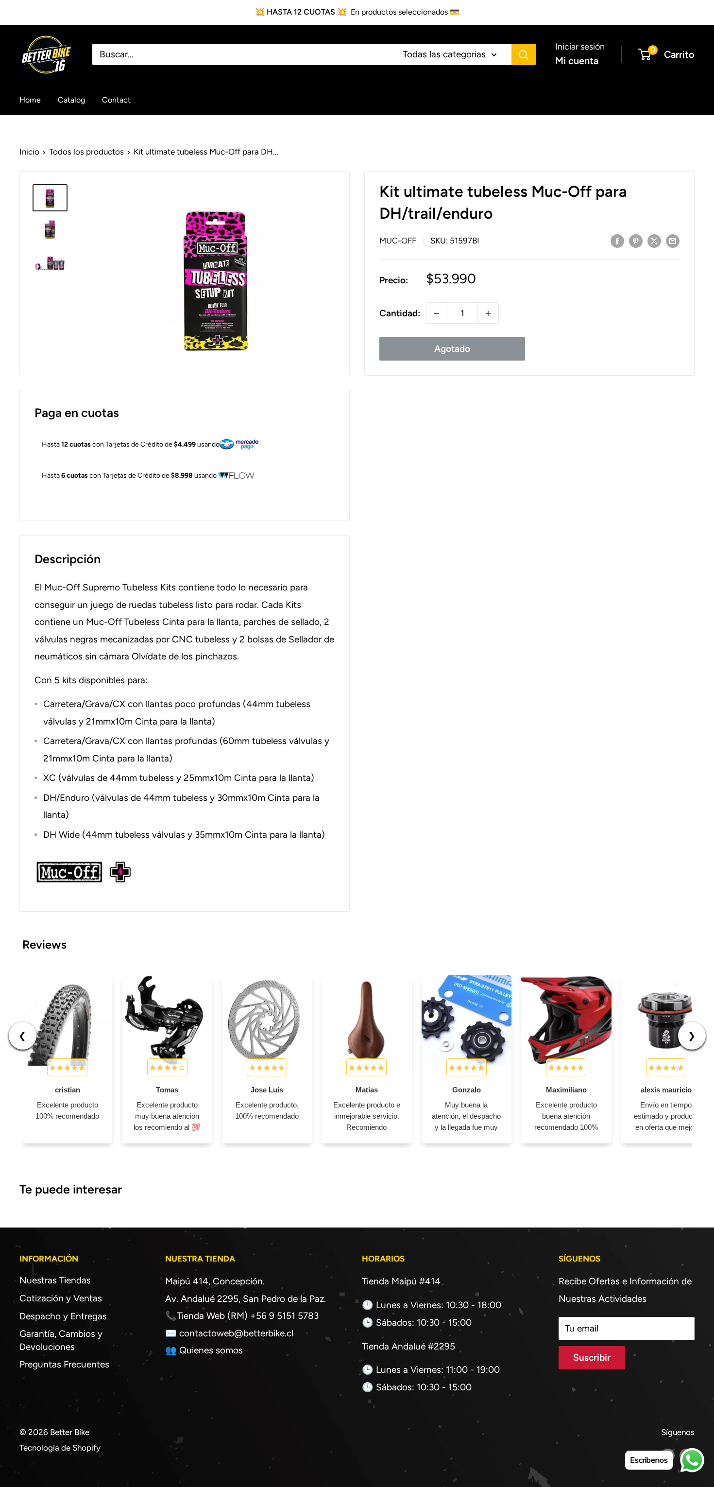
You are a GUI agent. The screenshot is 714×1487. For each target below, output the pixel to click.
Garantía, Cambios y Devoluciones (60, 1340)
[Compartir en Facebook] (617, 240)
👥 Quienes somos (204, 1350)
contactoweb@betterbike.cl (236, 1333)
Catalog (71, 99)
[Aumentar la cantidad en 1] (488, 313)
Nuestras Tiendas (55, 1280)
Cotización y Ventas (60, 1298)
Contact (116, 99)
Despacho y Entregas (63, 1316)
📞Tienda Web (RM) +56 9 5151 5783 (242, 1315)
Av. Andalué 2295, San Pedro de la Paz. (245, 1298)
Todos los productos (86, 151)
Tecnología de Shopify (60, 1447)
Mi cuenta (576, 61)
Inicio (29, 151)
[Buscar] (523, 54)
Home (30, 99)
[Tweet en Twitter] (654, 240)
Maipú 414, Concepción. (215, 1281)
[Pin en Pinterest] (636, 240)
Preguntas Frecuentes (64, 1364)
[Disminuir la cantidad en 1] (436, 313)
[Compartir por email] (673, 240)
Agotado (452, 349)
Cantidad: (399, 313)
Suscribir (592, 1357)
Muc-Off (397, 241)
